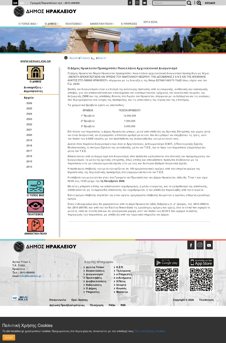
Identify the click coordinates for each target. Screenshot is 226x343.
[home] (47, 11)
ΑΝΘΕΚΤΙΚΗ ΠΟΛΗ (101, 23)
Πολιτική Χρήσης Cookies (150, 331)
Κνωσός (121, 288)
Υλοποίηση (206, 299)
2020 (29, 135)
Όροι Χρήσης (79, 299)
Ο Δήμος (85, 58)
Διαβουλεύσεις (96, 281)
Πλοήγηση (96, 304)
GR (15, 3)
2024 (29, 113)
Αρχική (73, 58)
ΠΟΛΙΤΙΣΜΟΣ (73, 23)
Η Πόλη (121, 281)
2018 (29, 145)
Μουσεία (122, 292)
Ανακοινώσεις (95, 270)
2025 (29, 108)
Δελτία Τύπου (95, 267)
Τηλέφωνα (123, 270)
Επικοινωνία (57, 299)
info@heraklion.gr (30, 276)
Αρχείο (101, 58)
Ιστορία (121, 284)
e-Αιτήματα (123, 277)
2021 (29, 129)
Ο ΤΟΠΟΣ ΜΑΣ (27, 23)
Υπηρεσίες (93, 292)
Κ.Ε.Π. (119, 267)
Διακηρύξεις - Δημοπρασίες (33, 89)
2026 (29, 103)
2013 (29, 166)
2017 (29, 150)
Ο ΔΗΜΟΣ (51, 23)
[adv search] (198, 2)
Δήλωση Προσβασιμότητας (67, 304)
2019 (29, 140)
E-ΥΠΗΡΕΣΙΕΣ (129, 23)
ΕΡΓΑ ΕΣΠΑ (150, 22)
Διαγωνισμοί (94, 274)
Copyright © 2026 (183, 299)
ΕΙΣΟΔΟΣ (210, 3)
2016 (29, 156)
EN (22, 3)
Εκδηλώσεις (94, 284)
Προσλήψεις (94, 277)
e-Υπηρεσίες (124, 274)
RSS (123, 304)
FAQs (112, 304)
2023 (29, 119)
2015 (29, 161)
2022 (29, 124)
